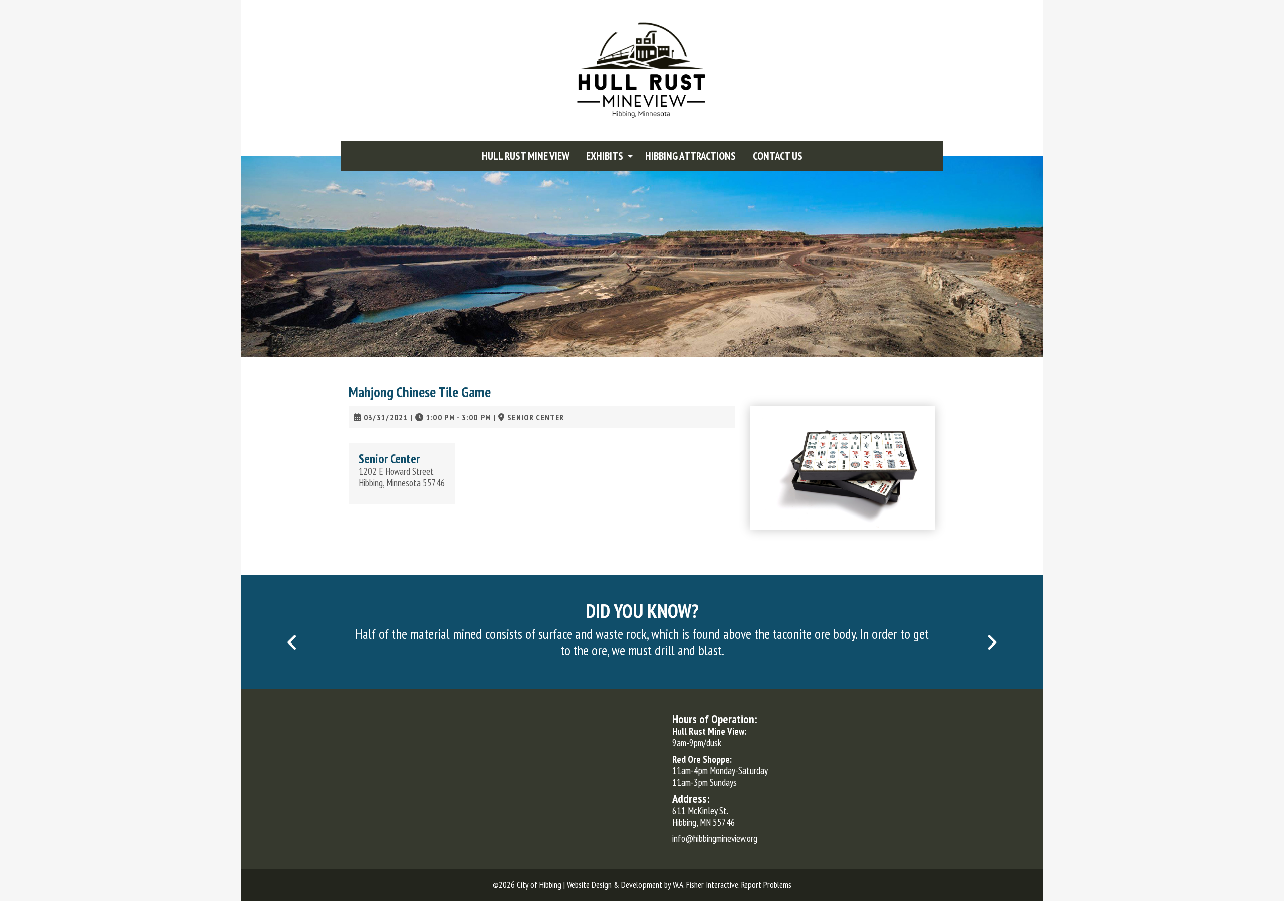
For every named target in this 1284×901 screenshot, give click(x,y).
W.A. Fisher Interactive (705, 884)
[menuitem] (525, 156)
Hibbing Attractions (690, 156)
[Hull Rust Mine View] (642, 69)
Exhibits (604, 156)
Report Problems (766, 884)
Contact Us (777, 156)
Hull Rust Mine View (525, 156)
